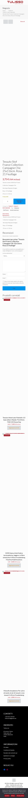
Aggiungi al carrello (19, 201)
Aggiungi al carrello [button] (14, 427)
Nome (4, 274)
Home (4, 10)
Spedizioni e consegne (9, 755)
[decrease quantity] (4, 201)
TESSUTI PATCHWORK (9, 12)
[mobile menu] (2, 2)
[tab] (14, 214)
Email (4, 278)
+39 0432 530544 (9, 716)
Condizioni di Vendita (9, 750)
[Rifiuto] (26, 793)
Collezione (16, 208)
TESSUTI (10, 10)
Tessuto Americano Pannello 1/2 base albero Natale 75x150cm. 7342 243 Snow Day (14, 420)
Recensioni (6, 215)
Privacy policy (7, 758)
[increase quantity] (11, 201)
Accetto (7, 795)
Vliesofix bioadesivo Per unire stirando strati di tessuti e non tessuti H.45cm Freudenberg (14, 693)
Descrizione (6, 213)
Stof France (6, 210)
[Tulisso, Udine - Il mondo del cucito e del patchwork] (15, 2)
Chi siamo (6, 747)
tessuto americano (14, 210)
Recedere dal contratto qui (10, 753)
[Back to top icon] (14, 780)
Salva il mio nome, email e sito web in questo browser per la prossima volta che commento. (13, 283)
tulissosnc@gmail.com (10, 718)
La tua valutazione (8, 253)
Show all (22, 21)
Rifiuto (13, 795)
